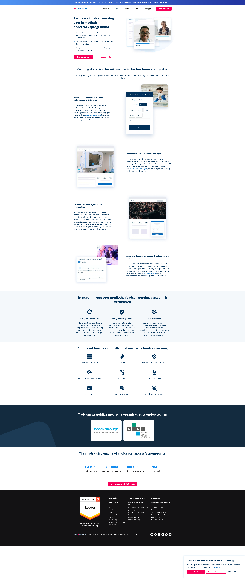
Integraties (155, 498)
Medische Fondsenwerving (137, 505)
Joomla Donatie (156, 517)
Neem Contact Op (115, 502)
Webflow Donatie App (159, 515)
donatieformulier (150, 273)
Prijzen (116, 9)
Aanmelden (163, 2)
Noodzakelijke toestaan (216, 572)
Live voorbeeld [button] (105, 57)
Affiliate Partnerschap (117, 522)
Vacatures (112, 510)
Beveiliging (113, 520)
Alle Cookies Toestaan (196, 572)
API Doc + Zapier (157, 520)
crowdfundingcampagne (138, 169)
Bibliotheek (113, 525)
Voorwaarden (113, 515)
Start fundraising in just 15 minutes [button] (122, 484)
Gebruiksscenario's (136, 498)
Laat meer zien (216, 567)
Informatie (113, 498)
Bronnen (126, 9)
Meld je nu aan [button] (164, 9)
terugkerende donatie (93, 115)
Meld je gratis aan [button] (83, 57)
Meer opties (231, 571)
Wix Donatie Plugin (158, 510)
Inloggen (148, 9)
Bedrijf (136, 9)
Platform (106, 9)
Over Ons (112, 505)
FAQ (110, 512)
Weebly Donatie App (158, 512)
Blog (110, 507)
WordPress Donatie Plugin (160, 502)
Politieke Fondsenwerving (137, 502)
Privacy (111, 517)
